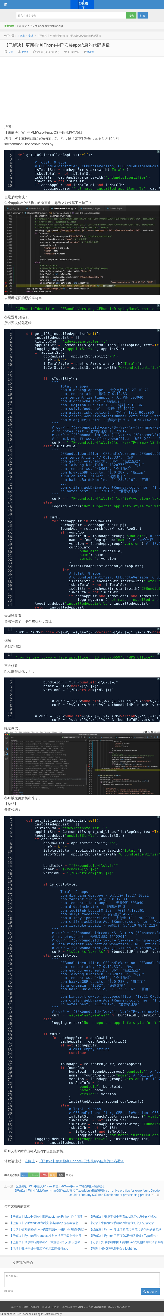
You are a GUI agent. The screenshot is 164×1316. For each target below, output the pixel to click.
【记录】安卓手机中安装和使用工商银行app (38, 1248)
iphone (34, 1175)
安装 (31, 35)
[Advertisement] (46, 88)
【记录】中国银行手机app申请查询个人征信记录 (121, 1223)
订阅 (142, 15)
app (24, 1175)
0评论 (90, 51)
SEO (111, 1306)
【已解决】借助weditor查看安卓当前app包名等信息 (43, 1223)
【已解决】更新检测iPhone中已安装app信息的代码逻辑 (57, 45)
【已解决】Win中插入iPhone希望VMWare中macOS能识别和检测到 (59, 1186)
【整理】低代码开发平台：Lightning (113, 1248)
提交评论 (151, 1291)
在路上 (82, 4)
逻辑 (61, 1175)
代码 (44, 1175)
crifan (25, 51)
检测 (52, 1175)
